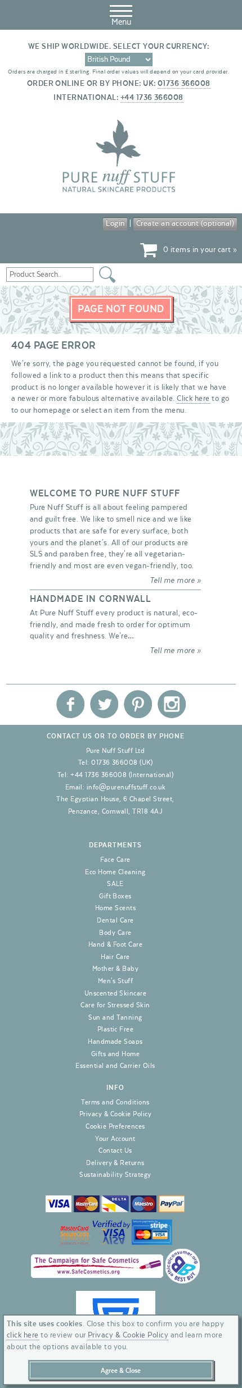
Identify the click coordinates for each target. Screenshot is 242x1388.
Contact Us (115, 1150)
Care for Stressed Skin (115, 1005)
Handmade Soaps (115, 1041)
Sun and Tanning (115, 1017)
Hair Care (115, 957)
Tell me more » (175, 580)
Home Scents (115, 908)
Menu (121, 22)
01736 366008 (184, 83)
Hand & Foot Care (115, 944)
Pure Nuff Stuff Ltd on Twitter (104, 704)
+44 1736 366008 (151, 97)
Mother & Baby (115, 968)
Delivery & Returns (115, 1163)
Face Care (115, 860)
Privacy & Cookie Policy (115, 1114)
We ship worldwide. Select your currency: (118, 46)
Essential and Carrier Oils (115, 1066)
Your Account (115, 1139)
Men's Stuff (115, 981)
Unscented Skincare (115, 993)
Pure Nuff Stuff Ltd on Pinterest (138, 704)
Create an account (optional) (185, 223)
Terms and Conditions (115, 1102)
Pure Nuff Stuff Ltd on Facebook (70, 704)
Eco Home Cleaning (115, 872)
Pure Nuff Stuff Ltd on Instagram (172, 704)
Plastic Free (115, 1029)
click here (23, 1335)
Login (115, 223)
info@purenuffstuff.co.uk (126, 787)
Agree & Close (121, 1371)
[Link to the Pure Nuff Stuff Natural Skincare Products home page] (118, 190)
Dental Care (115, 920)
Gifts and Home (115, 1054)
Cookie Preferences (115, 1126)
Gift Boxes (115, 896)
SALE (115, 884)
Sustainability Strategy (115, 1175)
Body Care (115, 933)
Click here (193, 398)
